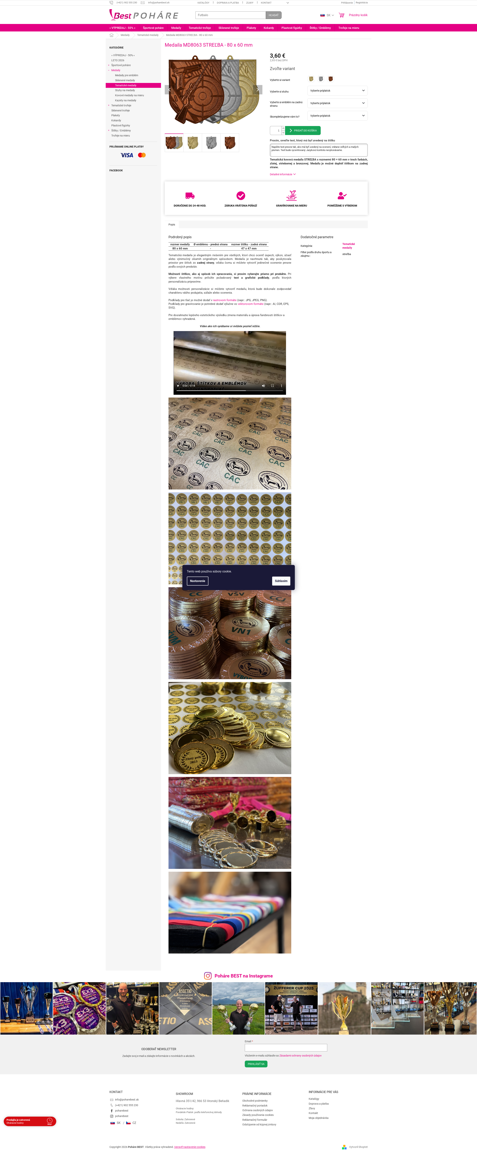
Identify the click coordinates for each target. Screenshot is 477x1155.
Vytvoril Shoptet (358, 1146)
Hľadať (274, 15)
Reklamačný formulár (254, 1119)
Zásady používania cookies (258, 1114)
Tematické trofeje (121, 105)
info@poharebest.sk (127, 1099)
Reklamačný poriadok (254, 1105)
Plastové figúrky (120, 125)
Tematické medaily (125, 85)
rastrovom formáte (225, 300)
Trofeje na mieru (120, 135)
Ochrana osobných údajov (257, 1110)
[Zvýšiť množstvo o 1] (283, 128)
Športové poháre (121, 65)
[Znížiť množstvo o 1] (283, 133)
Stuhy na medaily (125, 90)
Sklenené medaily (125, 80)
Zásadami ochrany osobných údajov (300, 1055)
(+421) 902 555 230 (126, 1105)
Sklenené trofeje (120, 110)
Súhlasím (281, 581)
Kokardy (116, 120)
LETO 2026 (117, 60)
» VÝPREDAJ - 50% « (123, 55)
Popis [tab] (171, 224)
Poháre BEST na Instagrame (244, 976)
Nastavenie (197, 581)
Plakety (115, 115)
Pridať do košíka (305, 130)
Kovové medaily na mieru (129, 95)
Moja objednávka (319, 1117)
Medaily (115, 70)
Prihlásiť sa (256, 1063)
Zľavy (249, 2)
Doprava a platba (228, 2)
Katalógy (203, 2)
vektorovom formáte (251, 304)
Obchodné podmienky (255, 1100)
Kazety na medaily (125, 100)
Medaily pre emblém (126, 75)
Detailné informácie (281, 174)
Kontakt (266, 2)
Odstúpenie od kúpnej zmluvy (259, 1124)
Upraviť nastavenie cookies (189, 1146)
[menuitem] (122, 28)
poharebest (121, 1110)
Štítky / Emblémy (121, 130)
